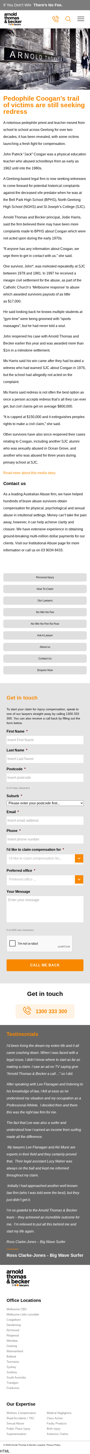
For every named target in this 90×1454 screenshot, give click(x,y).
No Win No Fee (45, 612)
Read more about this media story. (29, 473)
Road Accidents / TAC (21, 1418)
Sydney (11, 1367)
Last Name (17, 750)
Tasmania (13, 1361)
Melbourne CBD (16, 1309)
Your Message (18, 891)
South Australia (16, 1377)
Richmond (13, 1330)
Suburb (14, 796)
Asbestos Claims (57, 1434)
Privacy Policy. (54, 1445)
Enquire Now (45, 670)
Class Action (55, 1418)
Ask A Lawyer (45, 635)
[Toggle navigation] (81, 19)
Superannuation (16, 1434)
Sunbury (12, 1372)
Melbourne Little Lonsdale (23, 1314)
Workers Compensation (21, 1413)
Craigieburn (14, 1319)
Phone (14, 831)
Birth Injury (54, 1428)
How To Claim (45, 589)
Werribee (12, 1340)
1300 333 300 (51, 1011)
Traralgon (12, 1382)
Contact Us (45, 658)
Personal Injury (45, 577)
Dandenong (14, 1325)
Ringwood (13, 1335)
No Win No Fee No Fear (45, 623)
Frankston (13, 1388)
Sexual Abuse (15, 1423)
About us (45, 647)
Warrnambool (15, 1351)
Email (13, 812)
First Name (17, 731)
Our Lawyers (45, 600)
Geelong (12, 1346)
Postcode (16, 769)
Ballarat (11, 1356)
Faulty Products (57, 1423)
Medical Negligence (59, 1413)
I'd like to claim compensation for (35, 849)
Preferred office (21, 870)
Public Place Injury (18, 1428)
